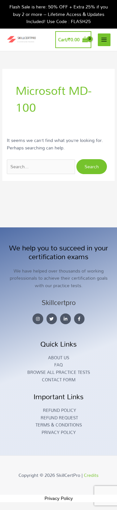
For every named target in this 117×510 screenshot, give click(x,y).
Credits (91, 475)
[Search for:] (41, 166)
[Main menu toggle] (104, 39)
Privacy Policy (59, 498)
